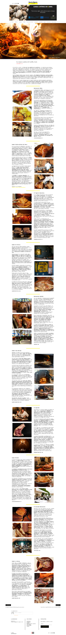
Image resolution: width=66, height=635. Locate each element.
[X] (14, 3)
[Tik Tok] (16, 3)
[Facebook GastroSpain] (12, 3)
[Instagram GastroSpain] (15, 3)
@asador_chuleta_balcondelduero (18, 187)
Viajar (28, 626)
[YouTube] (18, 3)
